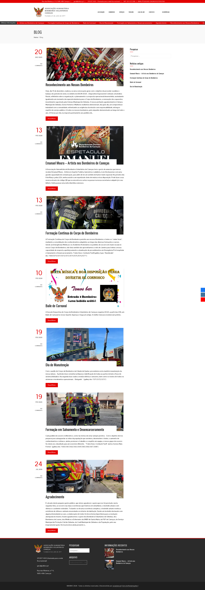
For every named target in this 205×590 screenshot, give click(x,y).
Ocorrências (166, 12)
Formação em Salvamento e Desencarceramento (116, 23)
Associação (101, 12)
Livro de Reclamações (130, 586)
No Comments (38, 64)
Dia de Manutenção (88, 23)
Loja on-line (141, 12)
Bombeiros (112, 12)
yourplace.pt (117, 586)
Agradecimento (143, 23)
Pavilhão (131, 12)
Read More (52, 118)
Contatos (151, 12)
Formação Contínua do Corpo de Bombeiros (46, 23)
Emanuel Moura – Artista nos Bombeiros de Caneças (77, 162)
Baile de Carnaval (71, 23)
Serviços (121, 12)
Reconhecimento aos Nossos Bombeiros (167, 23)
